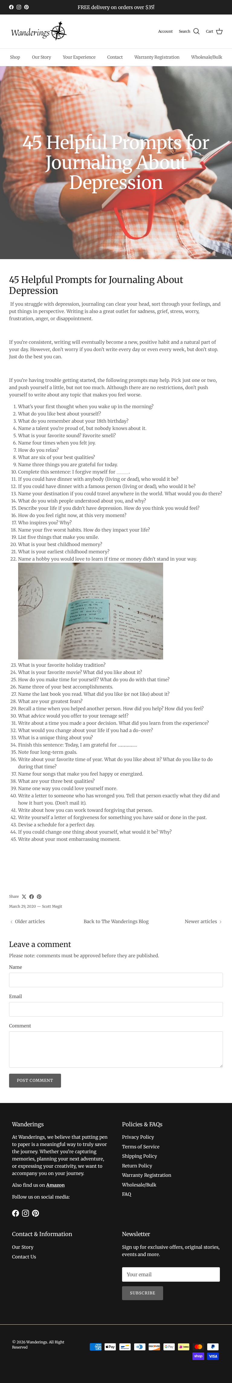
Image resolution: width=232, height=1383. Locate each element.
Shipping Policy (139, 1156)
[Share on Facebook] (31, 896)
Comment (20, 1026)
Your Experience (79, 57)
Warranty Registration (156, 57)
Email (15, 996)
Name (15, 967)
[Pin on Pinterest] (39, 896)
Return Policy (137, 1166)
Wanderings (36, 1342)
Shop (15, 57)
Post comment (35, 1080)
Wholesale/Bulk (206, 57)
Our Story (41, 57)
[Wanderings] (39, 31)
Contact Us (24, 1257)
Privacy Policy (138, 1137)
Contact (115, 57)
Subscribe (142, 1293)
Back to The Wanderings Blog (116, 921)
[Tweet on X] (24, 896)
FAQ (126, 1194)
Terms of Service (141, 1147)
